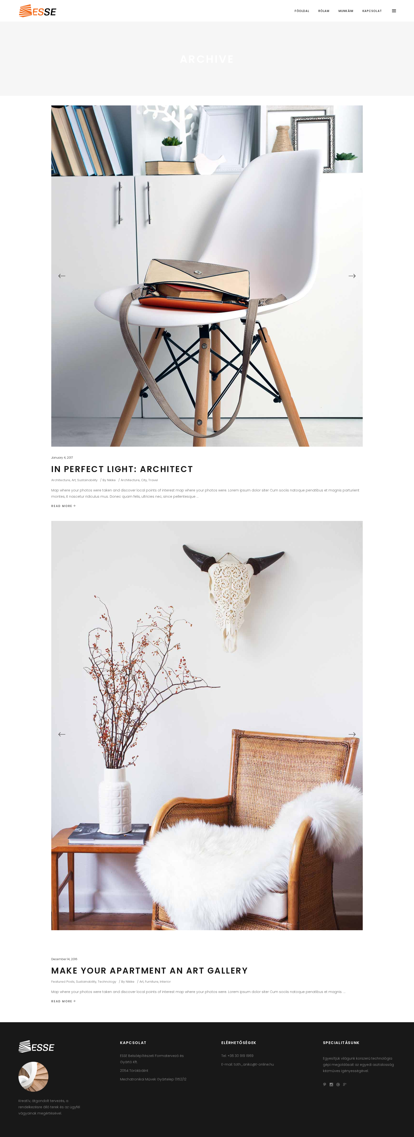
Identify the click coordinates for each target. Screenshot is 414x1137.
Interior (165, 981)
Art (74, 480)
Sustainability (87, 480)
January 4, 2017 (62, 458)
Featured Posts (63, 981)
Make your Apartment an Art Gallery (149, 970)
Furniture (151, 981)
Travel (153, 480)
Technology (107, 981)
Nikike (111, 480)
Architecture (60, 480)
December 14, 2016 (64, 959)
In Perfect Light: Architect (122, 469)
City (144, 480)
